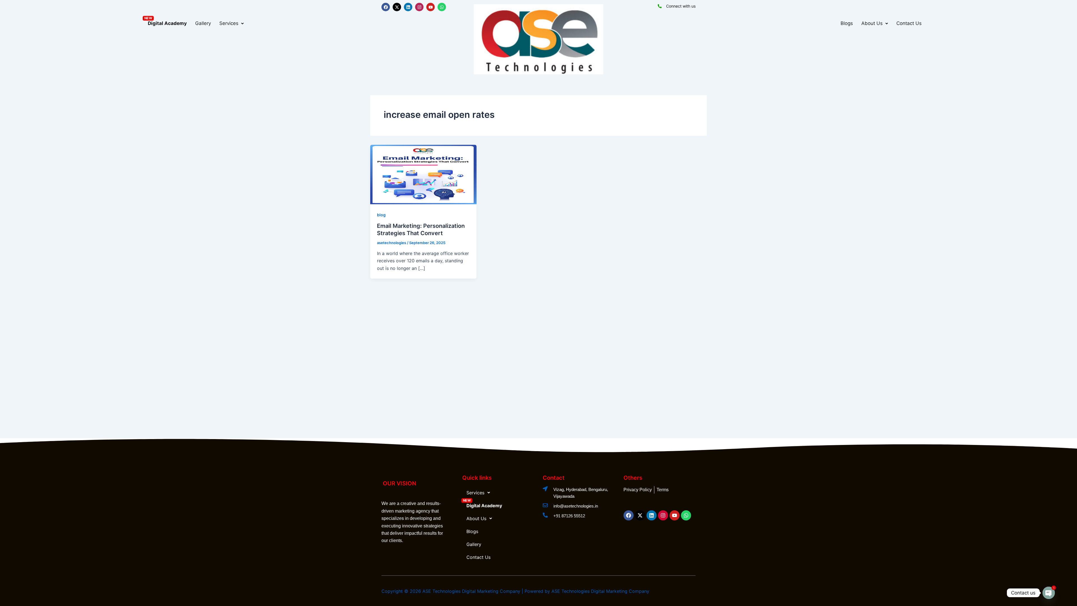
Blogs (847, 23)
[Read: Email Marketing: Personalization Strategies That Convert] (423, 174)
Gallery (203, 23)
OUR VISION (399, 483)
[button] (231, 23)
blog (381, 214)
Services (228, 23)
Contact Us (909, 23)
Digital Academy (167, 23)
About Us (872, 23)
